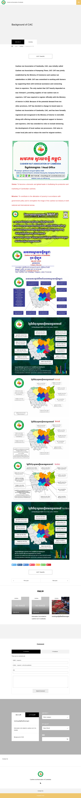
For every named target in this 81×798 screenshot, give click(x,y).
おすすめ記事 (32, 714)
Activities (30, 42)
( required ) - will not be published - (22, 665)
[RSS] (40, 783)
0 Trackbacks (55, 651)
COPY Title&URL (40, 56)
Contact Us (5, 758)
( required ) (17, 660)
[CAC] (3, 2)
